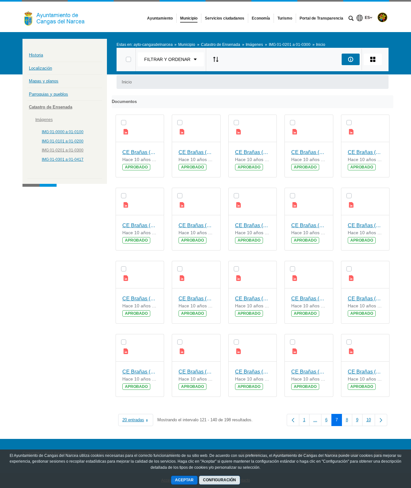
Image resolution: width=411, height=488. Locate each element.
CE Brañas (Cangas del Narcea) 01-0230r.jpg (365, 371)
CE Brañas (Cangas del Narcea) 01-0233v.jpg (252, 298)
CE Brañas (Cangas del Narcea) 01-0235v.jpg (309, 225)
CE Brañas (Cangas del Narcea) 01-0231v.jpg (196, 371)
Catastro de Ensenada (50, 107)
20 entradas (137, 421)
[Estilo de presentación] (373, 59)
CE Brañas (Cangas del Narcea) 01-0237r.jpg (140, 225)
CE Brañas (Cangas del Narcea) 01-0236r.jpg (252, 225)
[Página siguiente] (381, 420)
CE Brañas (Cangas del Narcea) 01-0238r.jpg (309, 152)
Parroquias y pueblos (48, 94)
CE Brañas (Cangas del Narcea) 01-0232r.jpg (140, 371)
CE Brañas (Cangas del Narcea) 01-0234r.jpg (196, 298)
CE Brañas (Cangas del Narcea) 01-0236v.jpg (196, 225)
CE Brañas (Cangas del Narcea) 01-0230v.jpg (309, 371)
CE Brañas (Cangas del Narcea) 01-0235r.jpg (365, 225)
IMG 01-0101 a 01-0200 (62, 141)
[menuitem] (159, 18)
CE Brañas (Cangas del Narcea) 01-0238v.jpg (252, 152)
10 (370, 421)
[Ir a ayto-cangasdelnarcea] (57, 16)
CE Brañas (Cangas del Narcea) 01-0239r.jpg (196, 152)
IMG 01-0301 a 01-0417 (62, 159)
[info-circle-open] (351, 59)
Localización (40, 68)
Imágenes (44, 119)
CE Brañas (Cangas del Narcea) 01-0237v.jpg (365, 152)
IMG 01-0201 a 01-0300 (62, 150)
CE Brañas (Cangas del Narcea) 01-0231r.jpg (252, 371)
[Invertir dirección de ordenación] (216, 59)
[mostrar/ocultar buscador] (351, 19)
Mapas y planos (43, 81)
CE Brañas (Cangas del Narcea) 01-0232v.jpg (365, 298)
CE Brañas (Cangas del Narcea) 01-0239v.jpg (140, 152)
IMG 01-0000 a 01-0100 (62, 132)
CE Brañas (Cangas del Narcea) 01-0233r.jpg (309, 298)
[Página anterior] (293, 420)
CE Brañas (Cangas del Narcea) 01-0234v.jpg (140, 298)
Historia (36, 55)
